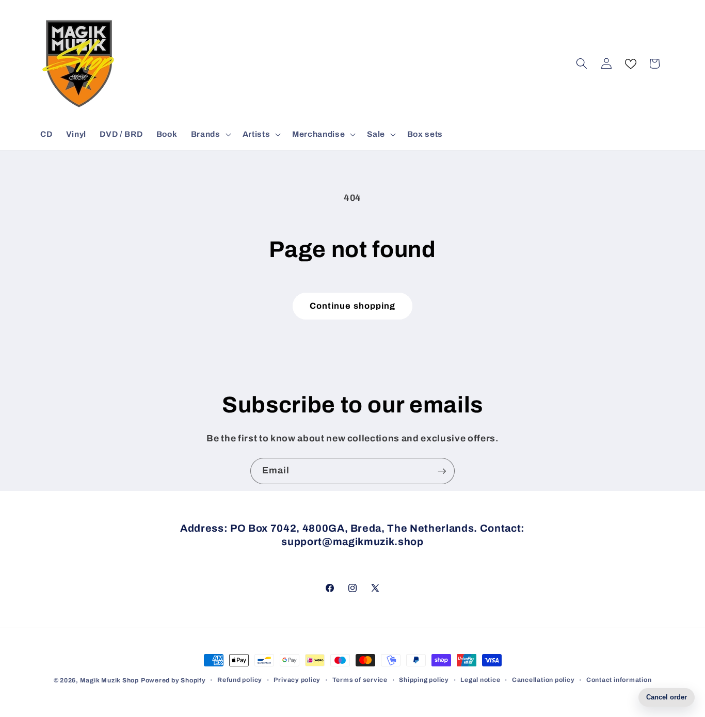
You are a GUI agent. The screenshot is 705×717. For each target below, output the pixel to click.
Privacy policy (297, 679)
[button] (210, 134)
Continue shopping (353, 305)
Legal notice (480, 679)
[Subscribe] (441, 471)
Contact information (619, 679)
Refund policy (239, 679)
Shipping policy (424, 679)
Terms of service (360, 679)
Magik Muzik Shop (109, 680)
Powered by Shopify (173, 680)
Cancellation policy (543, 679)
